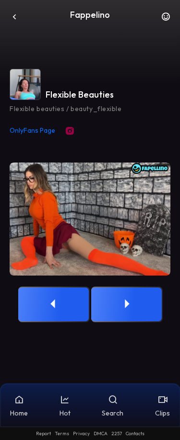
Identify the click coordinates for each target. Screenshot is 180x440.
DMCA (101, 433)
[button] (165, 19)
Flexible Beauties (80, 94)
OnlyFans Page (32, 130)
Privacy (81, 433)
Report (43, 433)
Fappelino (90, 14)
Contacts (135, 433)
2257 (116, 433)
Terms (62, 433)
